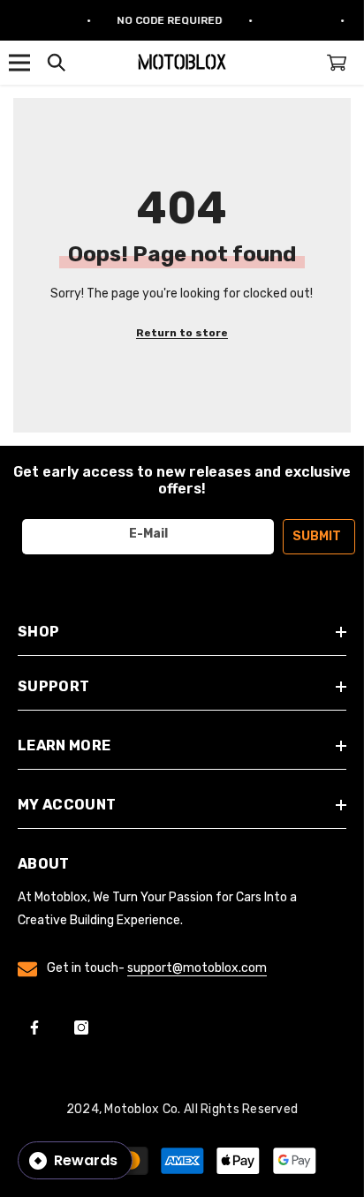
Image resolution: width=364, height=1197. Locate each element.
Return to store (182, 333)
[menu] (19, 62)
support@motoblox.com (197, 967)
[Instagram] (81, 1027)
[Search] (56, 62)
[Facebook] (34, 1027)
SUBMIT (316, 536)
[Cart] (336, 62)
